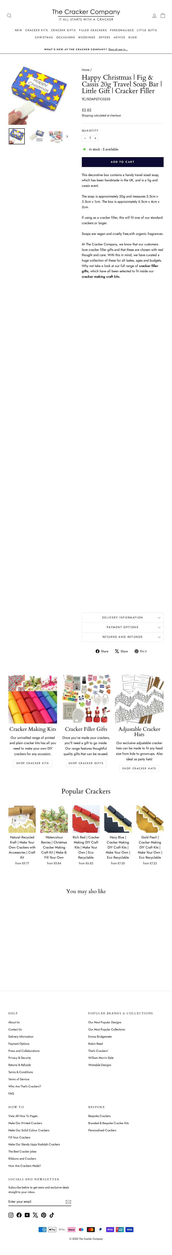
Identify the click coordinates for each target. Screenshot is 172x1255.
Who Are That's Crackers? (24, 1086)
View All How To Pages (23, 1116)
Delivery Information (122, 618)
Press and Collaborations (24, 1051)
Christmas (44, 37)
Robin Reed (95, 1044)
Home (85, 70)
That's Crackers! (98, 1051)
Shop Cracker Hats (139, 768)
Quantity (90, 131)
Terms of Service (18, 1079)
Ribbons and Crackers (22, 1158)
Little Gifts (147, 30)
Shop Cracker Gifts (86, 763)
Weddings (86, 37)
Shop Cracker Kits (32, 763)
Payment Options (122, 627)
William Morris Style (100, 1058)
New (18, 30)
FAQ (11, 1093)
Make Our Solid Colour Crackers (28, 1130)
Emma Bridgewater (100, 1036)
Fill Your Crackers (19, 1137)
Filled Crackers (93, 30)
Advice (119, 37)
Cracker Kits (36, 30)
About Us (14, 1022)
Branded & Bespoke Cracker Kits (108, 1123)
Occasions (65, 37)
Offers (105, 37)
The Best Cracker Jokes (22, 1151)
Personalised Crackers (102, 1130)
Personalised (122, 30)
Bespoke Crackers (99, 1116)
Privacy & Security (19, 1058)
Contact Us (15, 1029)
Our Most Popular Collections (106, 1029)
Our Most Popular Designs (104, 1022)
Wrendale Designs (99, 1065)
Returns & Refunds (19, 1065)
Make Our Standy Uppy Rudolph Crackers (34, 1144)
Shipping (87, 115)
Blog (133, 37)
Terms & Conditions (20, 1072)
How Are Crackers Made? (24, 1166)
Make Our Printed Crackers (25, 1123)
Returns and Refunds (123, 637)
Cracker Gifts (63, 30)
